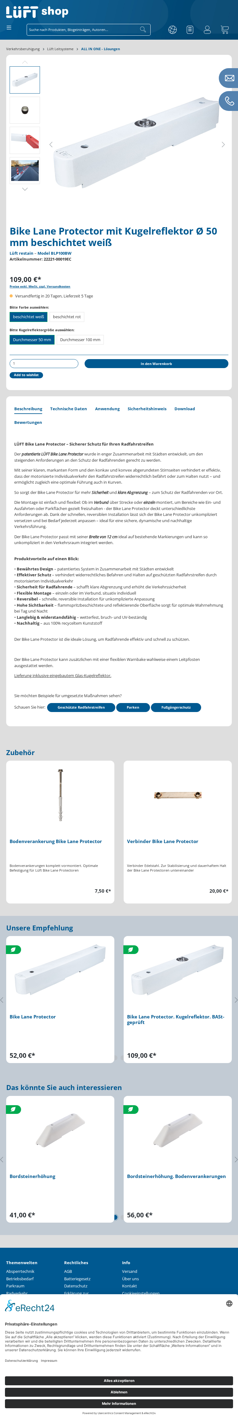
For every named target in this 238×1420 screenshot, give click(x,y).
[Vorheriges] (50, 144)
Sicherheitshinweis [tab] (147, 408)
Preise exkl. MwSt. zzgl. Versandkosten (40, 286)
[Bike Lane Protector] (60, 971)
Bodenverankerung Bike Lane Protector (56, 841)
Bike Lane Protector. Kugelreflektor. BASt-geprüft (175, 1019)
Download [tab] (184, 408)
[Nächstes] (223, 144)
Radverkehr (17, 1293)
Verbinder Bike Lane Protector (162, 841)
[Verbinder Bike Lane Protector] (177, 795)
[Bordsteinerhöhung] (60, 1130)
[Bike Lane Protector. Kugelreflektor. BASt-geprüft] (177, 971)
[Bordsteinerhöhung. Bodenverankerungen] (177, 1130)
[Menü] (9, 27)
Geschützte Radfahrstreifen (81, 707)
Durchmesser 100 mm (80, 339)
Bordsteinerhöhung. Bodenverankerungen (176, 1176)
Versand (129, 1271)
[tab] (28, 409)
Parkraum (15, 1286)
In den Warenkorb (156, 364)
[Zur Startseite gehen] (119, 12)
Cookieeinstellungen (141, 1293)
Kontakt (129, 1286)
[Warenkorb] (225, 29)
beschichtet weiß (28, 316)
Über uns (130, 1279)
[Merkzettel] (190, 29)
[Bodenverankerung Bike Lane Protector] (60, 795)
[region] (119, 832)
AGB (68, 1271)
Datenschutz (75, 1286)
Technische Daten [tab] (68, 408)
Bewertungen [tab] (28, 422)
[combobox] (81, 30)
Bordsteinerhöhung (32, 1176)
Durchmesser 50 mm (32, 339)
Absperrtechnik (20, 1271)
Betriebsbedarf (19, 1279)
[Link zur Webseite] (172, 29)
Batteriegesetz (77, 1279)
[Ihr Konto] (207, 29)
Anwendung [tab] (107, 408)
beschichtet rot (67, 316)
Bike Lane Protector (33, 1017)
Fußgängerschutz (176, 707)
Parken (133, 707)
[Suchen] (143, 30)
